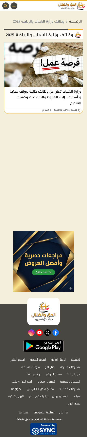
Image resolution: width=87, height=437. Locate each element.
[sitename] (43, 311)
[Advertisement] (43, 185)
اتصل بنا (24, 412)
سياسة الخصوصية (43, 412)
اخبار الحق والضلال (21, 381)
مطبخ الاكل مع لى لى (40, 389)
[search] (5, 6)
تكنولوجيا (16, 389)
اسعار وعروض (60, 396)
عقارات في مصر (38, 396)
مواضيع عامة (34, 374)
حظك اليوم (74, 403)
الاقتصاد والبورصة (70, 381)
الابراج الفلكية (16, 396)
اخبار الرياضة (74, 374)
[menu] (14, 6)
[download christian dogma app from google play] (43, 346)
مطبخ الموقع (54, 374)
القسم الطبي (17, 359)
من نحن (63, 412)
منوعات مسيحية (30, 367)
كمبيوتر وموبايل (46, 381)
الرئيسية (75, 21)
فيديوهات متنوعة (70, 367)
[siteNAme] (72, 6)
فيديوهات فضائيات (70, 389)
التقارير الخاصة (38, 359)
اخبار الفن (50, 367)
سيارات (77, 396)
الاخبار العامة (58, 359)
